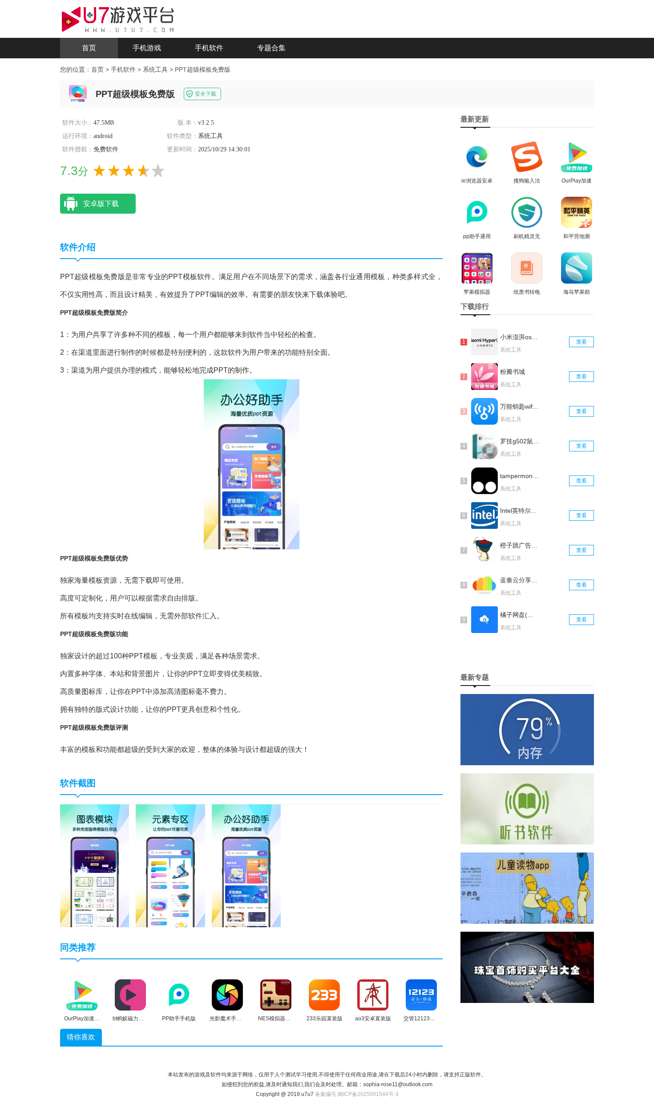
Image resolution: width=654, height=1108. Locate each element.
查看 (581, 342)
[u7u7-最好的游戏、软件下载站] (118, 18)
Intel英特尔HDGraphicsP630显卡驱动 (519, 510)
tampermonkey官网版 (519, 475)
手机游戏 (147, 48)
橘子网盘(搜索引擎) (519, 614)
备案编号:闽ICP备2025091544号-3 (357, 1094)
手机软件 (209, 48)
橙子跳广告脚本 (519, 545)
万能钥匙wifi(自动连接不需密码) (519, 406)
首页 (89, 48)
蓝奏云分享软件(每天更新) (519, 580)
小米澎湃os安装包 (519, 337)
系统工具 (155, 69)
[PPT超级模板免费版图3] (246, 865)
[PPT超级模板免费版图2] (170, 865)
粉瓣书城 (512, 371)
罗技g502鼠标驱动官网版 (519, 441)
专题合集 (271, 48)
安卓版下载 (101, 203)
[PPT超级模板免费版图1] (94, 865)
